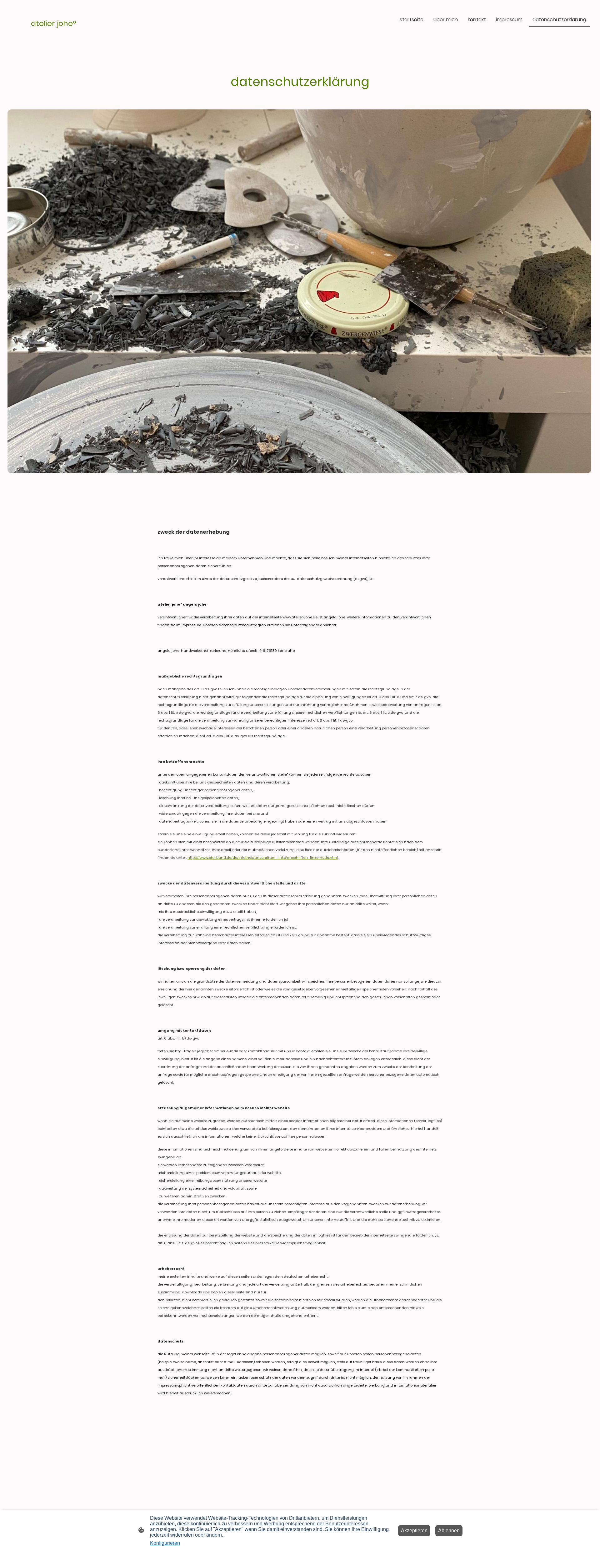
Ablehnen (449, 1530)
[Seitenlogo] (54, 31)
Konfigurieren (165, 1543)
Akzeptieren (414, 1530)
